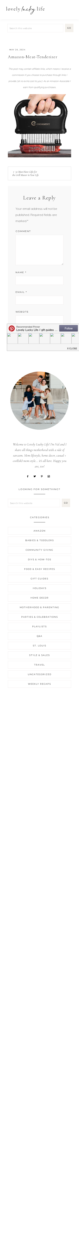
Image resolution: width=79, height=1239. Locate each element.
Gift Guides (39, 578)
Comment (23, 231)
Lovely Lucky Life (25, 10)
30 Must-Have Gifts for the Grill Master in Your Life (25, 173)
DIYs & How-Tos (39, 559)
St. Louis (39, 645)
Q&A (39, 636)
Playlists (39, 626)
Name (21, 272)
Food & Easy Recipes (39, 569)
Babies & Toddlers (39, 540)
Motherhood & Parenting (39, 607)
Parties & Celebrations (39, 617)
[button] (71, 8)
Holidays (39, 588)
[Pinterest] (43, 476)
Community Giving (39, 550)
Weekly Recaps (39, 684)
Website (22, 311)
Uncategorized (39, 674)
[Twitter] (36, 476)
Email (21, 292)
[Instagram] (50, 476)
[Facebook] (29, 476)
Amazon (40, 530)
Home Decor (39, 597)
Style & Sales (39, 655)
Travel (39, 664)
